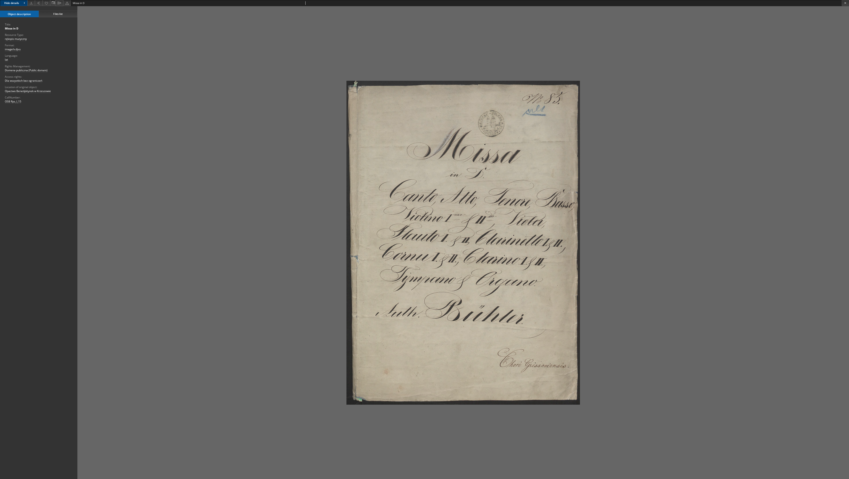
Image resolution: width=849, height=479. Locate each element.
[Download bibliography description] (59, 3)
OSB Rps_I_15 (13, 101)
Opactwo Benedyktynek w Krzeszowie (28, 91)
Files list (58, 13)
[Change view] (52, 3)
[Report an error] (67, 3)
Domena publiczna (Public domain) (26, 70)
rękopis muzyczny (16, 39)
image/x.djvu (13, 49)
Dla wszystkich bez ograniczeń (23, 81)
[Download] (31, 3)
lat (6, 60)
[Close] (845, 3)
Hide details (11, 3)
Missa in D (11, 28)
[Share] (38, 3)
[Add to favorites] (46, 3)
